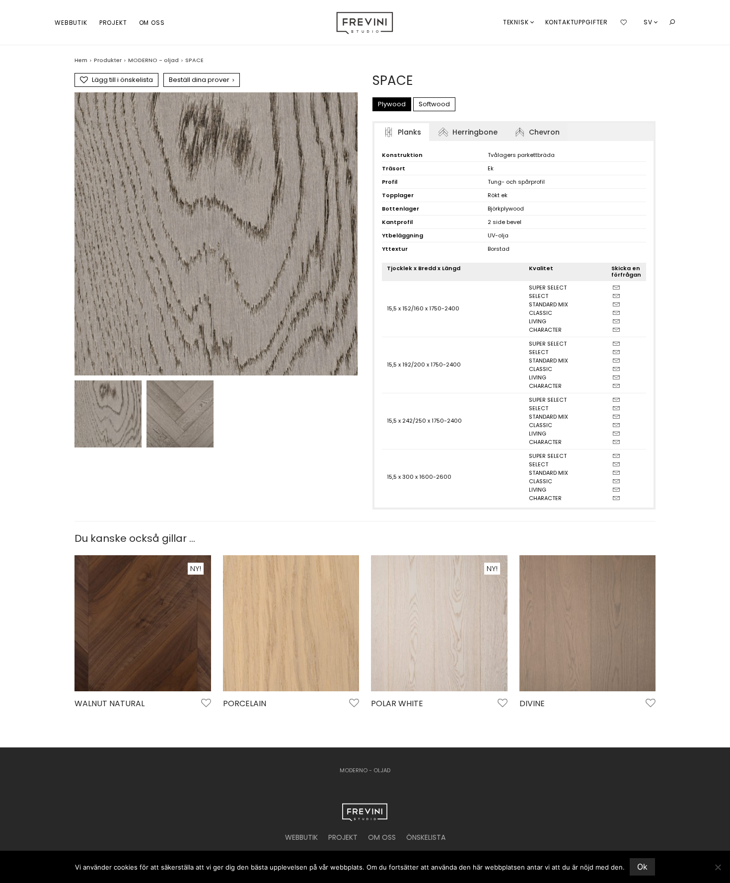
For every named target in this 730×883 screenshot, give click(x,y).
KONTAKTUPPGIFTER (576, 22)
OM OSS (152, 22)
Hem (80, 60)
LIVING (537, 321)
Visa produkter (94, 717)
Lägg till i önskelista (122, 79)
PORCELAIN (244, 703)
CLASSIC (540, 313)
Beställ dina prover (201, 79)
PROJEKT (113, 22)
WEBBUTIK (71, 22)
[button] (672, 22)
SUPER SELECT (548, 288)
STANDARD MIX (548, 304)
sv (648, 22)
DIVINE (532, 703)
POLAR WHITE (397, 703)
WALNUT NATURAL (109, 703)
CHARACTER (545, 330)
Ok (642, 867)
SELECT (538, 296)
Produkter (108, 60)
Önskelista (425, 837)
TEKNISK (516, 22)
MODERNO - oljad (153, 60)
